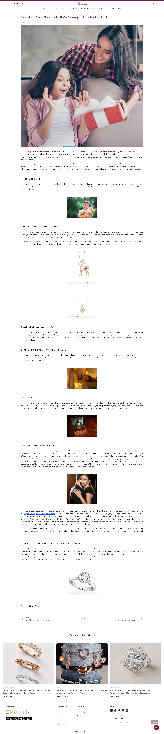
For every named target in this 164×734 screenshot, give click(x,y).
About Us (80, 716)
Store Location (81, 710)
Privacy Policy (62, 725)
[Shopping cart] (153, 4)
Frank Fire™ (46, 8)
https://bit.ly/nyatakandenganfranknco (39, 514)
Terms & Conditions (63, 722)
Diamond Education (63, 713)
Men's (101, 8)
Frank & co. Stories (82, 713)
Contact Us (61, 710)
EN (11, 3)
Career (79, 719)
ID (6, 3)
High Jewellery (60, 8)
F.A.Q (59, 719)
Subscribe (155, 722)
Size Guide (61, 716)
